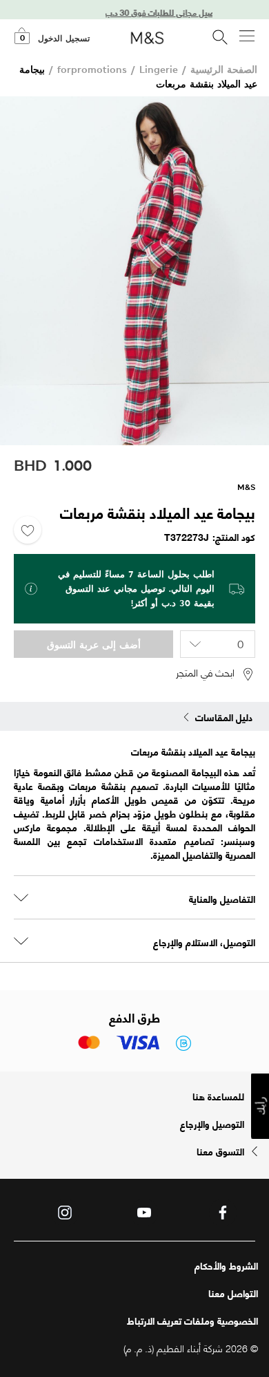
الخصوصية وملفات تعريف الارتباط (192, 1320)
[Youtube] (144, 1212)
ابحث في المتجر (205, 673)
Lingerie (158, 69)
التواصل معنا (233, 1293)
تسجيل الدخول (64, 38)
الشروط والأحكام (226, 1265)
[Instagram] (65, 1212)
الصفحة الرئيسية (223, 69)
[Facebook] (223, 1212)
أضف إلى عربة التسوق (94, 644)
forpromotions (92, 69)
